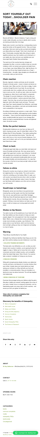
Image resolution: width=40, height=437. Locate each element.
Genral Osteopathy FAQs (11, 322)
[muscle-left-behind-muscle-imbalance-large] (20, 28)
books (5, 409)
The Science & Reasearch (12, 324)
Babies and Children (10, 309)
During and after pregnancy (12, 311)
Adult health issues (10, 306)
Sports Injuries (9, 319)
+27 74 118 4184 (11, 380)
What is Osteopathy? (10, 304)
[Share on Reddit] (29, 344)
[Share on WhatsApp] (15, 344)
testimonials (6, 419)
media (5, 414)
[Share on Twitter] (10, 344)
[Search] (30, 4)
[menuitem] (30, 4)
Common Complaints (10, 314)
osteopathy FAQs (8, 416)
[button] (25, 433)
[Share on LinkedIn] (25, 344)
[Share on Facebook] (5, 344)
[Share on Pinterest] (20, 344)
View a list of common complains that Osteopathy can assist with (16, 295)
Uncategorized (7, 421)
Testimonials (8, 317)
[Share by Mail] (34, 344)
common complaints (9, 411)
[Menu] (34, 4)
